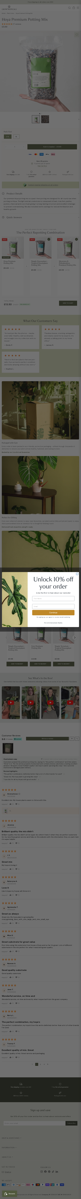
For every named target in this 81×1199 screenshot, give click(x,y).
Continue (53, 612)
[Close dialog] (77, 574)
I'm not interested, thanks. (53, 623)
